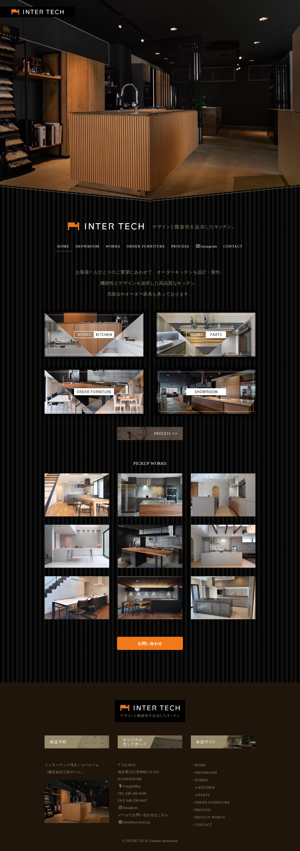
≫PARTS (200, 795)
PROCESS (180, 246)
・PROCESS (201, 810)
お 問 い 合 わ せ (5, 424)
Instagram (209, 246)
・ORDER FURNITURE (210, 802)
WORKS (113, 246)
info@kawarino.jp (136, 822)
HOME (63, 246)
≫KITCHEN (203, 787)
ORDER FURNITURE (146, 246)
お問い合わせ (150, 643)
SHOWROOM (87, 246)
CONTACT (233, 246)
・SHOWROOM (204, 772)
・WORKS (199, 780)
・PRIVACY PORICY (208, 817)
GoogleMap (132, 786)
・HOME (198, 765)
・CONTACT (201, 825)
